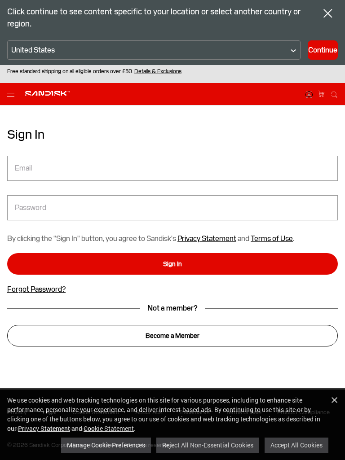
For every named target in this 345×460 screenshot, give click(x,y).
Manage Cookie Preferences (106, 445)
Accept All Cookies (296, 445)
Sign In (172, 264)
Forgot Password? (36, 289)
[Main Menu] (12, 94)
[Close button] (328, 14)
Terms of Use (272, 238)
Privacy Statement (44, 428)
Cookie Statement (109, 428)
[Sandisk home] (47, 93)
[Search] (334, 93)
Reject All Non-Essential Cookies (207, 445)
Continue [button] (322, 50)
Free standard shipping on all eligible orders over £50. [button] (94, 71)
